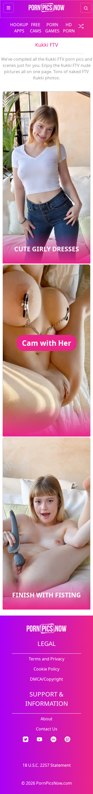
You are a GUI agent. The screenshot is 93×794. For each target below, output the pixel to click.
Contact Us (46, 729)
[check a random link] (79, 25)
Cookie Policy (46, 669)
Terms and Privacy (46, 659)
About (46, 719)
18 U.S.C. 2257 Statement (46, 765)
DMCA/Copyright (46, 679)
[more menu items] (8, 8)
